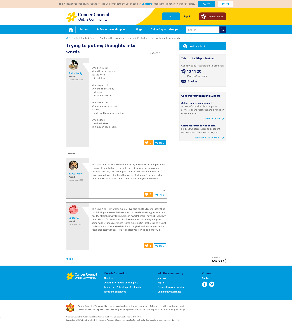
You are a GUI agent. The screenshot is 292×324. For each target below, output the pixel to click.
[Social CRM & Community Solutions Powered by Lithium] (219, 259)
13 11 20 (194, 71)
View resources (213, 118)
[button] (206, 4)
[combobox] (206, 29)
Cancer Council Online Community (85, 276)
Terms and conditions (115, 291)
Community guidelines (169, 291)
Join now (162, 278)
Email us (192, 81)
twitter (211, 284)
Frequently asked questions (172, 287)
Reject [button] (225, 4)
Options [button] (154, 52)
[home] (71, 29)
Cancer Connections (67, 38)
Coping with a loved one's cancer (117, 38)
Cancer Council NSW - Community (87, 17)
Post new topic (197, 46)
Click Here (147, 3)
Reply (161, 142)
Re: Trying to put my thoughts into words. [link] (158, 38)
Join (171, 16)
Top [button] (71, 258)
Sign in (187, 16)
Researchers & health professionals (122, 287)
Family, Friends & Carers (84, 38)
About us (108, 278)
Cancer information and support (121, 282)
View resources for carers (208, 137)
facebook (204, 284)
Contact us (207, 278)
